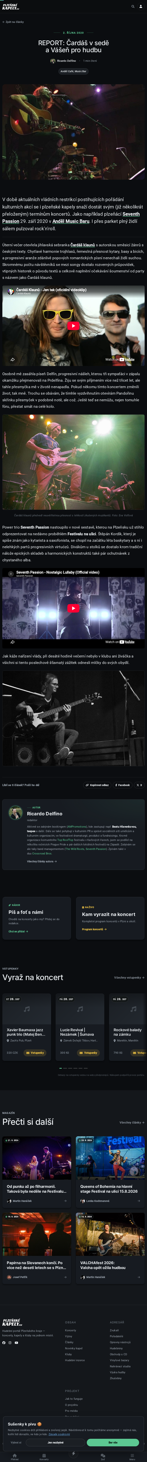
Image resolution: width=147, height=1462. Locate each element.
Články (69, 1342)
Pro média (71, 1410)
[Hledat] (133, 6)
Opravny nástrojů (120, 1342)
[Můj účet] (141, 6)
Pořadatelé (116, 1336)
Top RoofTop (65, 840)
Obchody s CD (118, 1354)
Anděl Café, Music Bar (73, 71)
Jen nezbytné (55, 1442)
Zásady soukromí (59, 1434)
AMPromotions (77, 826)
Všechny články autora (40, 861)
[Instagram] (10, 1343)
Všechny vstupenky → (129, 977)
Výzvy (68, 1336)
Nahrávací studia (120, 1366)
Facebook (124, 785)
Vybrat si (16, 1442)
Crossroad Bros (42, 853)
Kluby (68, 1354)
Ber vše (113, 1442)
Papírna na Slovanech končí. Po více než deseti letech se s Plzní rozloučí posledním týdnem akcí (35, 1268)
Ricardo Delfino (66, 60)
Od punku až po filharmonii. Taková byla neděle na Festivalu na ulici (35, 1191)
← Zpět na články (13, 22)
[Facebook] (3, 1343)
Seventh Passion (96, 849)
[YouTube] (16, 1343)
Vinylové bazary (119, 1360)
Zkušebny (116, 1378)
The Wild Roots (74, 849)
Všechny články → (132, 1122)
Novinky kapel (73, 1348)
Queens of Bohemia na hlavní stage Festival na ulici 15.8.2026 (108, 1189)
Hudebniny (116, 1348)
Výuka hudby (117, 1372)
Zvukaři (114, 1330)
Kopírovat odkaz (99, 785)
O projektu (71, 1405)
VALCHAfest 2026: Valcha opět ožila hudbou (102, 1265)
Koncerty (70, 1330)
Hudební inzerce (75, 1360)
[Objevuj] (73, 1453)
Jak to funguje (74, 1398)
